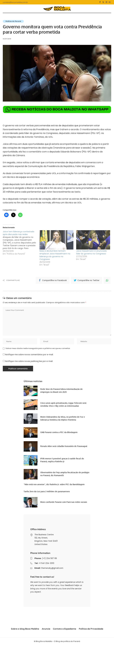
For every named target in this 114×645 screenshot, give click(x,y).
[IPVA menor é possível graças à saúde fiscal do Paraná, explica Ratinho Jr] (31, 460)
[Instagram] (106, 2)
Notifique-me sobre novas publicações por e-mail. (29, 361)
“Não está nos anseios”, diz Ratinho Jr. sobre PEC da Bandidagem (54, 484)
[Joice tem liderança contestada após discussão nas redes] (21, 242)
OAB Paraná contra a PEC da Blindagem (58, 432)
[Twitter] (103, 2)
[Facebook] (100, 2)
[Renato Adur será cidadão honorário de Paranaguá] (31, 446)
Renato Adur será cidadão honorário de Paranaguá (63, 446)
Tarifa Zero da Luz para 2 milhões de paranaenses (47, 491)
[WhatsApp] (107, 280)
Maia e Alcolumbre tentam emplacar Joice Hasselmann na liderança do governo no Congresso (54, 255)
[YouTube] (109, 2)
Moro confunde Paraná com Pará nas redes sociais (63, 502)
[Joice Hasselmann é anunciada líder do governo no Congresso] (93, 239)
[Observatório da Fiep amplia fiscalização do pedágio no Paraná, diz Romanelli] (31, 474)
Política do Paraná (13, 21)
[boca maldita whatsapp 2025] (57, 109)
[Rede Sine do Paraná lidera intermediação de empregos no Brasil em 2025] (31, 391)
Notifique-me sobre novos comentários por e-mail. (29, 354)
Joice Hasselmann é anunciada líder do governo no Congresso (91, 252)
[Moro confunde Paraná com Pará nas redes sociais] (31, 502)
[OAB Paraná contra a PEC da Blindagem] (31, 432)
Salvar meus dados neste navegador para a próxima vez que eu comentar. (38, 348)
